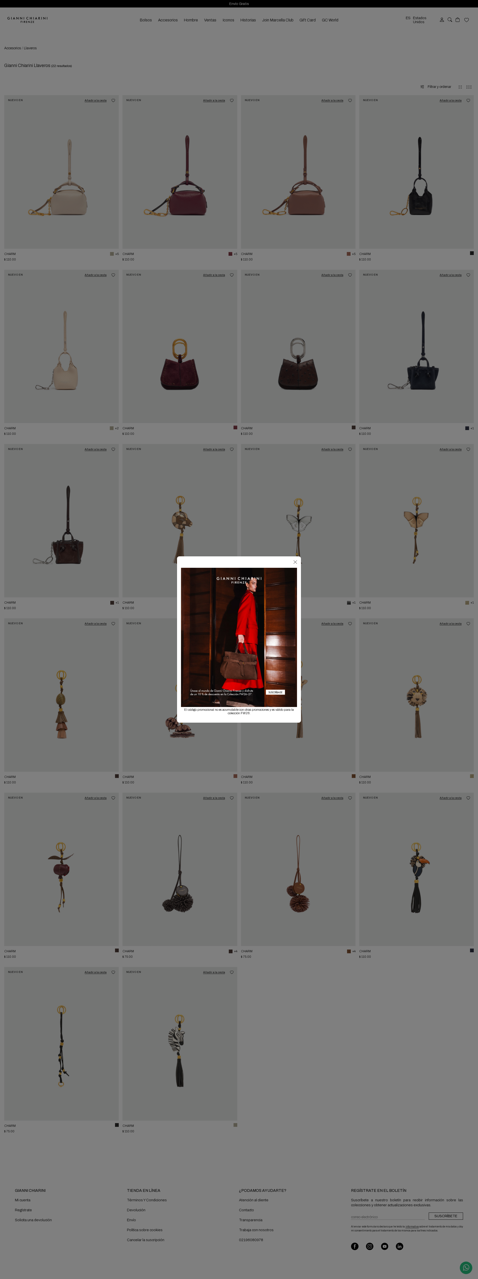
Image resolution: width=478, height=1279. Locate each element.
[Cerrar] (295, 562)
